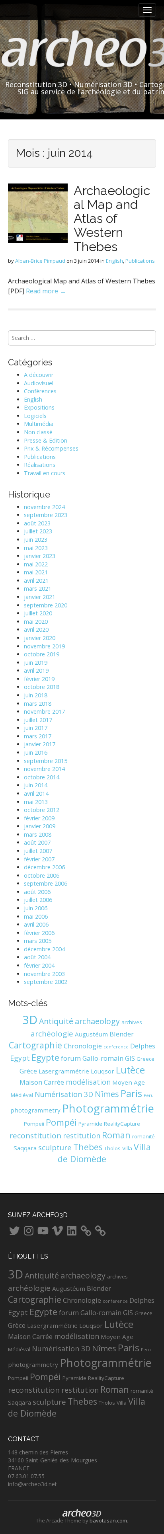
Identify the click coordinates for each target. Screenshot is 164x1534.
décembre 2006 (44, 867)
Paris (131, 1093)
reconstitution (35, 1135)
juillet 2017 (38, 720)
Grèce (28, 1070)
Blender (121, 1033)
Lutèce (130, 1070)
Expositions (39, 407)
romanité (143, 1136)
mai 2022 (36, 564)
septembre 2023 (45, 515)
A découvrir (38, 375)
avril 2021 (36, 580)
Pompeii (34, 1123)
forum (71, 1058)
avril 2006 (36, 924)
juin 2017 (35, 728)
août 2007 (37, 842)
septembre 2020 (45, 605)
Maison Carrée (42, 1082)
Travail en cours (44, 473)
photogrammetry (35, 1110)
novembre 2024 (44, 507)
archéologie (52, 1034)
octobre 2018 (41, 687)
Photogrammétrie (108, 1108)
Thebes (88, 1147)
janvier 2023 (39, 556)
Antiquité (56, 1021)
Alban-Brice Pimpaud (40, 260)
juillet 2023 (38, 531)
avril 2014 (36, 793)
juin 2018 (35, 695)
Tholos (112, 1148)
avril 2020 (36, 629)
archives (131, 1022)
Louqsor (102, 1071)
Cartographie (35, 1045)
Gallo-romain (102, 1058)
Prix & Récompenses (51, 448)
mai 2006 (36, 916)
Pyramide (90, 1123)
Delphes (142, 1045)
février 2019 (39, 679)
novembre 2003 (44, 974)
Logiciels (35, 416)
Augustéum (91, 1034)
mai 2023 (36, 548)
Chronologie (83, 1045)
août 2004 (37, 957)
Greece (145, 1058)
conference (116, 1047)
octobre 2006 (41, 875)
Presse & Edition (45, 440)
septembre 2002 (45, 982)
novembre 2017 (44, 711)
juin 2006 (35, 908)
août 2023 (37, 523)
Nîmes (107, 1093)
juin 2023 (35, 539)
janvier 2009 (39, 826)
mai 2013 (36, 802)
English (114, 260)
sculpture (55, 1147)
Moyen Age (128, 1082)
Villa (127, 1148)
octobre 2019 (41, 654)
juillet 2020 (38, 613)
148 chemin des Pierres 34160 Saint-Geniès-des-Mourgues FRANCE (52, 1460)
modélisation (88, 1082)
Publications (140, 260)
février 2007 (39, 859)
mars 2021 (37, 588)
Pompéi (61, 1122)
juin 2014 (35, 785)
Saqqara (25, 1148)
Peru (149, 1095)
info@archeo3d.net (32, 1484)
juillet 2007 (38, 851)
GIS (130, 1058)
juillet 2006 (38, 900)
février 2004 (39, 965)
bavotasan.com (108, 1520)
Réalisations (39, 464)
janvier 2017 (39, 744)
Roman (116, 1135)
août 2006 (37, 892)
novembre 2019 (44, 646)
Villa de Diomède (104, 1153)
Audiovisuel (38, 383)
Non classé (38, 432)
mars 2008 (37, 834)
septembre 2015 (45, 761)
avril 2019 (36, 670)
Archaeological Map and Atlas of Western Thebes (112, 218)
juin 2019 (35, 662)
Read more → (46, 291)
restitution (81, 1135)
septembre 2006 (45, 883)
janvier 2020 (39, 638)
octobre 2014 (41, 777)
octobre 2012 (41, 810)
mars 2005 (37, 941)
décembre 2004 (44, 949)
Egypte (45, 1057)
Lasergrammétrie (64, 1071)
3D (29, 1020)
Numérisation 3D (64, 1094)
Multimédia (38, 423)
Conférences (40, 391)
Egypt (20, 1058)
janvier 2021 (39, 597)
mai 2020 (36, 621)
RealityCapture (122, 1123)
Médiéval (22, 1095)
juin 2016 (35, 752)
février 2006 (39, 933)
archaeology (97, 1021)
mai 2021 (36, 572)
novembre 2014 (44, 769)
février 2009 (39, 818)
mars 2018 (37, 703)
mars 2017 (37, 736)
